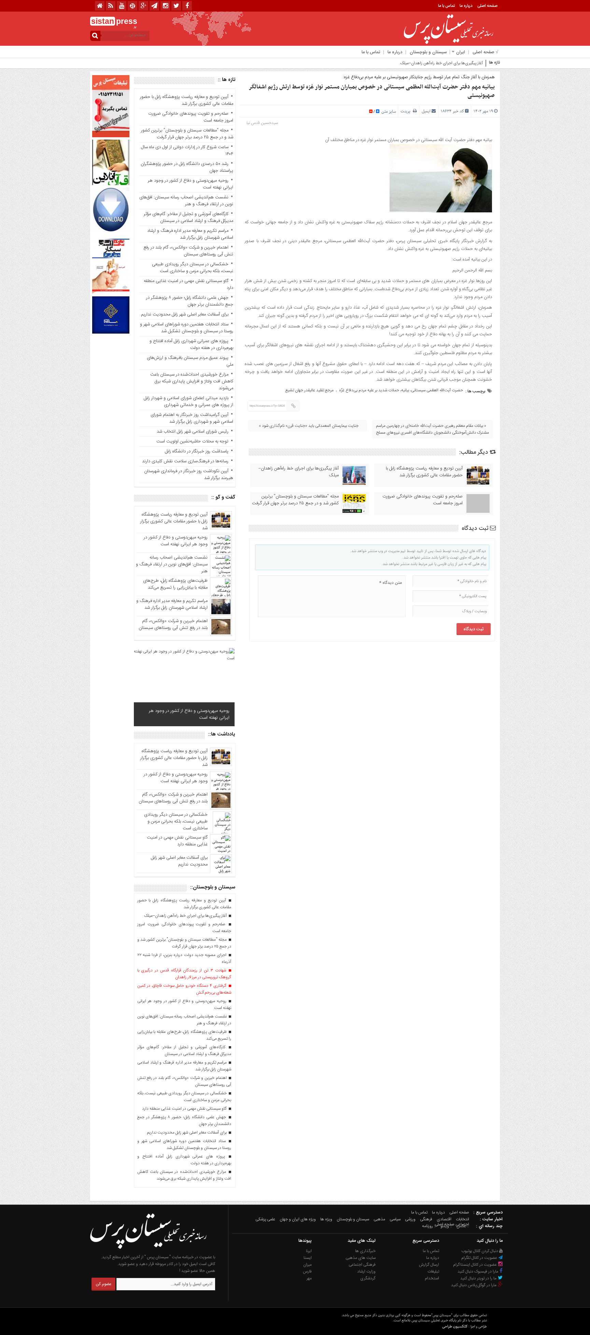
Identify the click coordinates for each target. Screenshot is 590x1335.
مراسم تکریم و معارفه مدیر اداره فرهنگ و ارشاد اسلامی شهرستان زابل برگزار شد (190, 234)
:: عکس (462, 1226)
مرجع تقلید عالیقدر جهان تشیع (309, 390)
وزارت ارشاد (366, 1271)
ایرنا (309, 1251)
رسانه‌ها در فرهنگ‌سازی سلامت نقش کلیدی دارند (185, 461)
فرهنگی (426, 1219)
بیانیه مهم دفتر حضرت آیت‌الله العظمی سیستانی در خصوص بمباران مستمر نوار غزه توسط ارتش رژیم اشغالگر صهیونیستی (372, 91)
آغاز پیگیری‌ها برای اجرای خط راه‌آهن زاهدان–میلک (298, 472)
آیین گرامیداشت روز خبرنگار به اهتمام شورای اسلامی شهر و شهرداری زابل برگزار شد (192, 418)
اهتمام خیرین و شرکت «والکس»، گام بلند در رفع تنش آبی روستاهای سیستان (188, 251)
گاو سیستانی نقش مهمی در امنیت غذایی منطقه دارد (188, 284)
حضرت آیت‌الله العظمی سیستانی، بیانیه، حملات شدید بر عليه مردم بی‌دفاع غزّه (401, 390)
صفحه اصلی (487, 5)
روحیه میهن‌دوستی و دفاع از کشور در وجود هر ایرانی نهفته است (190, 184)
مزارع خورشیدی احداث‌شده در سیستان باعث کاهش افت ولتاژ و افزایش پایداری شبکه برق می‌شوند (191, 381)
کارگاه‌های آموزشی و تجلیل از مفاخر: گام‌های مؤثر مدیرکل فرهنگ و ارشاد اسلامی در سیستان (188, 217)
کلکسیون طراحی (454, 1326)
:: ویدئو (446, 1226)
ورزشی (410, 1219)
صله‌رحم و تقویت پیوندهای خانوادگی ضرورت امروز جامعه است (422, 500)
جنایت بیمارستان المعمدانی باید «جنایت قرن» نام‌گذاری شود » (309, 425)
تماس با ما (446, 5)
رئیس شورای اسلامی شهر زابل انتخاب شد (192, 431)
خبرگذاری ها (365, 1251)
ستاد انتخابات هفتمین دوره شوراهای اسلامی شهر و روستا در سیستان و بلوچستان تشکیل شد (186, 328)
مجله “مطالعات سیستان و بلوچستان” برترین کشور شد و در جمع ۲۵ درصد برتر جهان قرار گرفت (295, 500)
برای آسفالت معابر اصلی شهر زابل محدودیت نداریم (184, 314)
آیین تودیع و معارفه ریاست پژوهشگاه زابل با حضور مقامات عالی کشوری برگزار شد (424, 472)
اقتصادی (444, 1219)
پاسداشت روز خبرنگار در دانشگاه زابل (196, 451)
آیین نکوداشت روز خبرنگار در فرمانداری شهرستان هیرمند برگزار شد (188, 474)
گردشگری (368, 1278)
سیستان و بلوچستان (428, 52)
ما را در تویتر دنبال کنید (478, 1278)
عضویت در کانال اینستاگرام (475, 1264)
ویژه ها (326, 1219)
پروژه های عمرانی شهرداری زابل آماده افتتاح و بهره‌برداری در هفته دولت (191, 344)
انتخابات (462, 1219)
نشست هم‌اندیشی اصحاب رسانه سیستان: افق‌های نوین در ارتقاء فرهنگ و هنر (186, 201)
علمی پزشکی (265, 1219)
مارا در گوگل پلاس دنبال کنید (474, 1285)
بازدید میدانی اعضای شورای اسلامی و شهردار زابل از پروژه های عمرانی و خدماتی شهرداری (187, 401)
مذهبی (379, 1219)
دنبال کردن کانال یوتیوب (480, 1251)
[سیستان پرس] (148, 1250)
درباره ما (466, 5)
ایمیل (426, 111)
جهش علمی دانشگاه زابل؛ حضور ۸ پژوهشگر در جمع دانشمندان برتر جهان (189, 301)
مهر (309, 1278)
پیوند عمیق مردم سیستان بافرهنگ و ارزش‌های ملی (190, 361)
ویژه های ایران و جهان (298, 1219)
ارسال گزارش (429, 1264)
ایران (460, 52)
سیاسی (395, 1219)
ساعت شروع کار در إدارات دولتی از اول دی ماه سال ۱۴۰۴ (187, 150)
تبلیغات (433, 1271)
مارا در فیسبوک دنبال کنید (478, 1271)
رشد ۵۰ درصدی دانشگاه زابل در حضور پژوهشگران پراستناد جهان (187, 167)
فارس (307, 1271)
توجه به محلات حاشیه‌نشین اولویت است (192, 441)
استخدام (432, 1278)
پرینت (407, 111)
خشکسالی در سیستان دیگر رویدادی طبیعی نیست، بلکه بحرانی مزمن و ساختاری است (192, 268)
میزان (307, 1264)
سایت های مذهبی (361, 1257)
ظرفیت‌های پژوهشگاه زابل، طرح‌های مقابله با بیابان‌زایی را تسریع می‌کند (175, 584)
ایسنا (308, 1257)
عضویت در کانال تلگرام (479, 1257)
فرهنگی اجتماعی (362, 1264)
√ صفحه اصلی (485, 52)
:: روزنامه (429, 1226)
